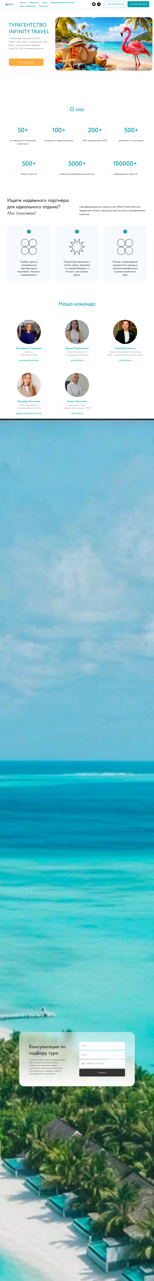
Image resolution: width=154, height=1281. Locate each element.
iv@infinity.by (77, 413)
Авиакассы (34, 2)
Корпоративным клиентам (62, 2)
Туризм (23, 2)
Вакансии (43, 6)
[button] (26, 62)
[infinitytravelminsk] (94, 4)
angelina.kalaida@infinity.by (29, 413)
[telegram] (99, 4)
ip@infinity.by (77, 360)
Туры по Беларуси (27, 6)
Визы (45, 2)
